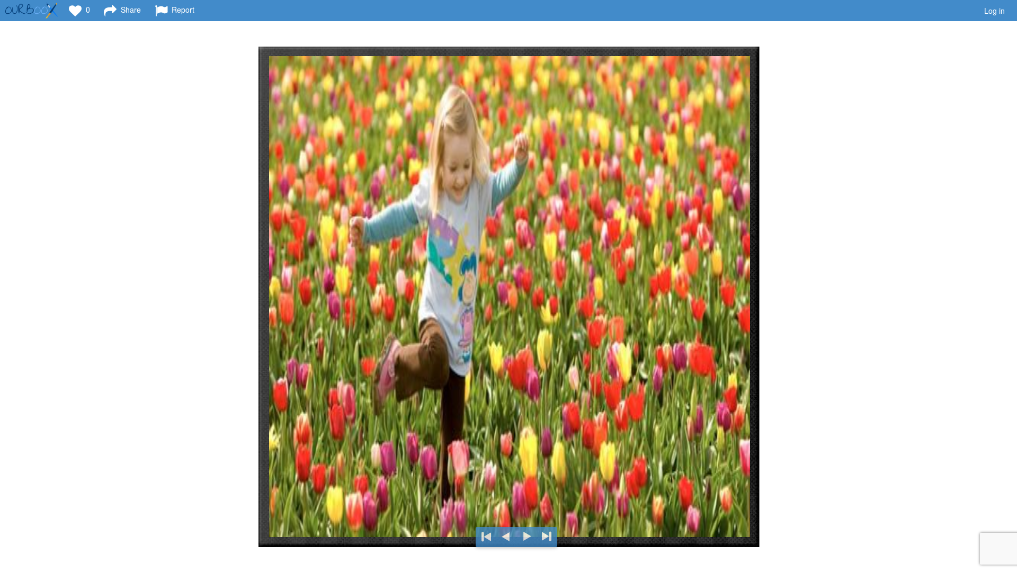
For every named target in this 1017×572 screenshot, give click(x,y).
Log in (994, 10)
